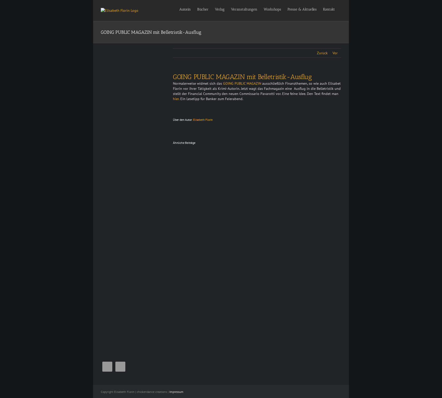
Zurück (322, 53)
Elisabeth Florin (203, 120)
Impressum (176, 392)
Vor (335, 53)
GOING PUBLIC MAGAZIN (242, 83)
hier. (176, 98)
